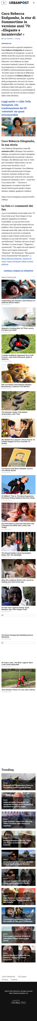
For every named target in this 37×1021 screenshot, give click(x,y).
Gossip (17, 38)
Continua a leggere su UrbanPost (18, 270)
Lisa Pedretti (8, 38)
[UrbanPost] (19, 2)
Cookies (14, 979)
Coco (3, 213)
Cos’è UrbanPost (8, 976)
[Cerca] (34, 2)
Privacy (5, 979)
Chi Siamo (22, 976)
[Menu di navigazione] (3, 2)
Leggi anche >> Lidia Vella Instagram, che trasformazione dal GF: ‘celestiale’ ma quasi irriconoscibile (16, 108)
